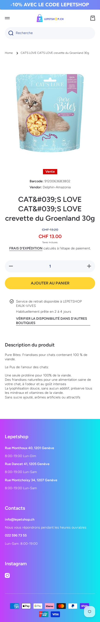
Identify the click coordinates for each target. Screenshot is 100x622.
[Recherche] (9, 33)
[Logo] (50, 18)
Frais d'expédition (25, 248)
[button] (92, 18)
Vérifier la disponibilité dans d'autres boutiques (51, 321)
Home (9, 53)
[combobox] (50, 33)
